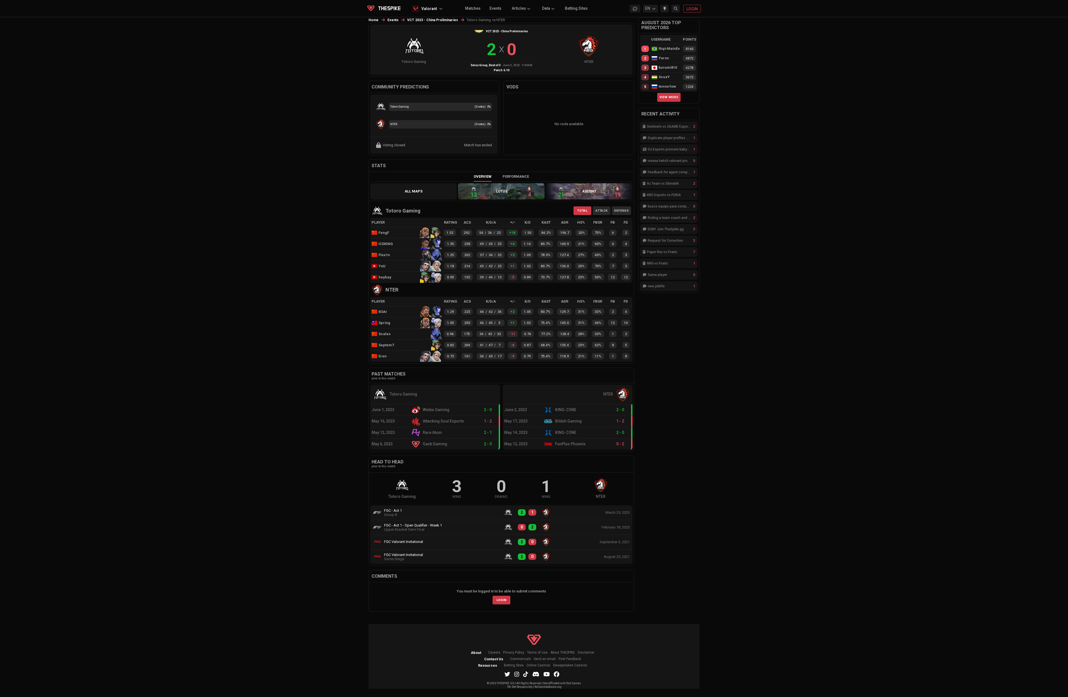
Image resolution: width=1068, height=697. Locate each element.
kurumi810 (668, 68)
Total (582, 210)
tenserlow (667, 86)
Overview (482, 176)
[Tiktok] (525, 674)
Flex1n (384, 255)
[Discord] (535, 674)
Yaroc (664, 58)
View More (668, 97)
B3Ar (383, 312)
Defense (621, 210)
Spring (384, 323)
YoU (382, 266)
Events (495, 8)
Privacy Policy (513, 652)
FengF (384, 233)
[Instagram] (516, 674)
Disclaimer (586, 652)
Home (374, 20)
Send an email (545, 659)
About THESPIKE (562, 652)
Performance (516, 176)
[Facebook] (556, 674)
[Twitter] (507, 674)
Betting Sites (576, 8)
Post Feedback (569, 659)
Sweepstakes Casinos (570, 665)
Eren (383, 356)
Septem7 (386, 345)
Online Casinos (538, 665)
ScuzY (664, 77)
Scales (384, 334)
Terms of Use (537, 652)
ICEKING (386, 244)
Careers (494, 652)
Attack (601, 210)
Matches (473, 8)
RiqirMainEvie (669, 49)
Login (501, 600)
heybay (385, 277)
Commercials (520, 659)
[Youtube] (546, 674)
